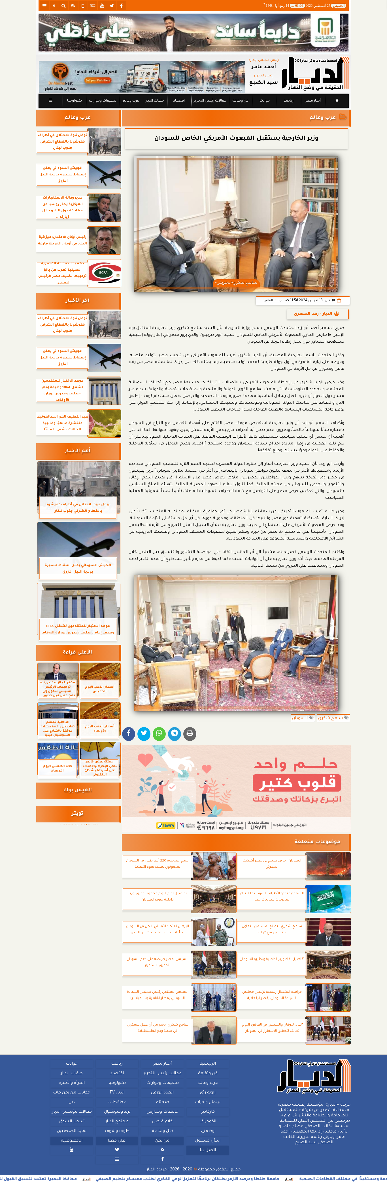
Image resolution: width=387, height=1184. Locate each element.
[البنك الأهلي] (194, 32)
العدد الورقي (162, 1093)
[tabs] (44, 5)
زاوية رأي (207, 1093)
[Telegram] (174, 734)
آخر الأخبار (77, 301)
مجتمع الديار (117, 1121)
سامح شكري (331, 718)
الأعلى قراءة (77, 653)
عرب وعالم (130, 101)
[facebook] (121, 5)
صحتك (162, 1102)
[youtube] (102, 5)
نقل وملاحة (162, 1131)
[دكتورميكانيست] (142, 77)
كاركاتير (207, 1112)
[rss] (73, 5)
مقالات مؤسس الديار (72, 1112)
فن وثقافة (240, 101)
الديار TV (117, 1093)
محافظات (117, 1102)
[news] (92, 5)
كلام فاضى (162, 1121)
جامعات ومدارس (162, 1112)
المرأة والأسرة (72, 1083)
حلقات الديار (155, 101)
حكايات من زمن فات (71, 1093)
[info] (54, 5)
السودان (300, 718)
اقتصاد (178, 101)
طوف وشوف (117, 1131)
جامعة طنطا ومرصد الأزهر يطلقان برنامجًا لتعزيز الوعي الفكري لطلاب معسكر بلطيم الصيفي (231, 1179)
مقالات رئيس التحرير (209, 101)
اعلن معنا (117, 1141)
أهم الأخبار (77, 451)
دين (72, 1102)
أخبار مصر (312, 101)
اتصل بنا (207, 1150)
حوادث (265, 101)
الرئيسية (207, 1064)
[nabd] (83, 5)
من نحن (162, 1141)
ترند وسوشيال (117, 1112)
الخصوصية (71, 1141)
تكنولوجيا (74, 101)
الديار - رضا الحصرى (313, 314)
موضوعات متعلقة (317, 842)
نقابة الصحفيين (71, 1131)
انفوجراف (207, 1121)
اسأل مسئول (207, 1141)
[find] (63, 5)
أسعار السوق (71, 1121)
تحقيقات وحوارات (102, 101)
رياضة (289, 101)
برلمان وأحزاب (207, 1102)
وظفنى (207, 1131)
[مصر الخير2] (236, 788)
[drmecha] (194, 108)
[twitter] (111, 5)
